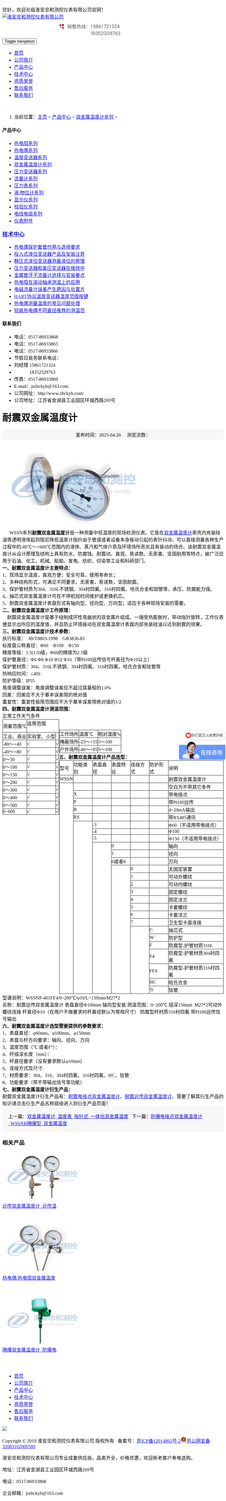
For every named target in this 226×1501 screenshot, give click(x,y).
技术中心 (23, 74)
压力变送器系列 (30, 171)
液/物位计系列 (29, 192)
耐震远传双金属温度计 (148, 1096)
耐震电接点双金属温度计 (94, 1096)
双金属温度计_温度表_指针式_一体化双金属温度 (77, 1116)
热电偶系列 (26, 150)
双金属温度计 (178, 532)
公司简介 (23, 60)
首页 (19, 53)
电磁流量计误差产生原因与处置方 (49, 289)
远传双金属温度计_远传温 (29, 1206)
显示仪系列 (26, 199)
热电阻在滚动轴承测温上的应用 (47, 282)
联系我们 (23, 95)
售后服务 (23, 88)
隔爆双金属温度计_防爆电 (29, 1349)
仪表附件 (23, 220)
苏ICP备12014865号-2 (159, 1440)
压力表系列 (26, 185)
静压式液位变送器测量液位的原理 (49, 261)
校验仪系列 (26, 206)
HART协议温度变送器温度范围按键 (51, 296)
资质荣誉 (23, 81)
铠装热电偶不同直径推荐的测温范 (49, 310)
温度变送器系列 (30, 157)
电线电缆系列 (28, 213)
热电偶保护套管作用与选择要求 (47, 247)
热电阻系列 (26, 143)
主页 (42, 117)
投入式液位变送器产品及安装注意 (49, 254)
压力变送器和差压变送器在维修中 (49, 268)
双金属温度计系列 (95, 117)
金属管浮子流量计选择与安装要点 (49, 275)
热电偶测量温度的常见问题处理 (47, 303)
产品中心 (23, 67)
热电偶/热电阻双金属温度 (28, 1277)
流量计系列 (26, 178)
